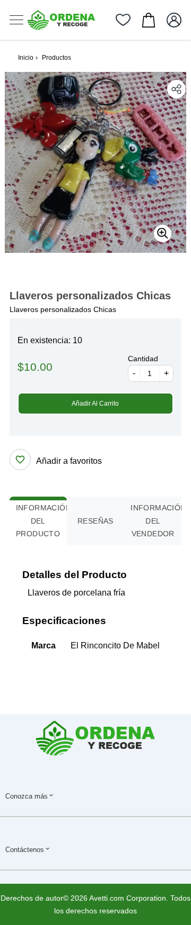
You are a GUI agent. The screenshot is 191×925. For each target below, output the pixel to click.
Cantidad (143, 358)
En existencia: (44, 340)
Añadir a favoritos (69, 460)
